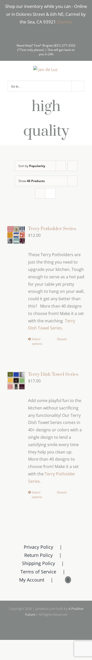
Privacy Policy (38, 547)
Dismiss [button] (64, 22)
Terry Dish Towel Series (53, 374)
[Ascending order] (72, 166)
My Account (31, 580)
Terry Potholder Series (52, 229)
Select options (37, 341)
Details (62, 339)
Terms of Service (38, 572)
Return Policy (38, 555)
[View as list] (50, 193)
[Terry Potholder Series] (16, 235)
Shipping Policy (38, 563)
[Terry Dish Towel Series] (16, 380)
